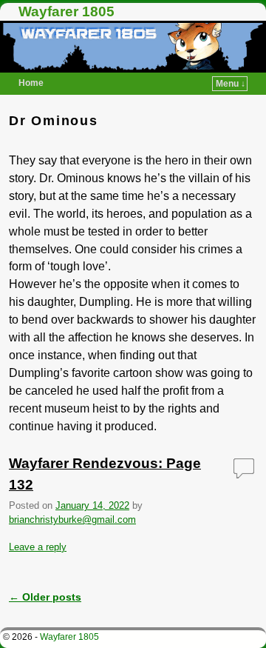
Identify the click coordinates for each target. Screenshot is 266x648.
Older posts (45, 597)
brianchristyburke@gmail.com (72, 519)
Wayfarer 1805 (66, 11)
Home (31, 83)
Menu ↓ (230, 84)
